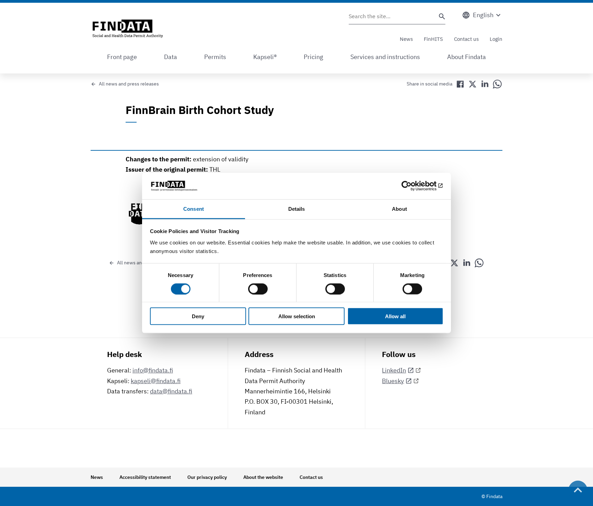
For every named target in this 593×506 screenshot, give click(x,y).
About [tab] (399, 208)
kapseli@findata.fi (156, 381)
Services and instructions (385, 57)
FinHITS (433, 39)
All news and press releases (129, 84)
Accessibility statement (145, 477)
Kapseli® (265, 57)
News (406, 39)
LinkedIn (394, 370)
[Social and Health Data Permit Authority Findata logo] (128, 29)
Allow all (395, 316)
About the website (263, 477)
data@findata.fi (171, 391)
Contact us (466, 39)
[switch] (258, 288)
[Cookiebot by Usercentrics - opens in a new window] (413, 186)
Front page (122, 57)
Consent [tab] (193, 208)
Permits (215, 57)
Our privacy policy (207, 477)
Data (170, 57)
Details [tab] (296, 208)
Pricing (313, 57)
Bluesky (393, 381)
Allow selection (296, 316)
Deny (198, 316)
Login (496, 39)
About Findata (466, 57)
